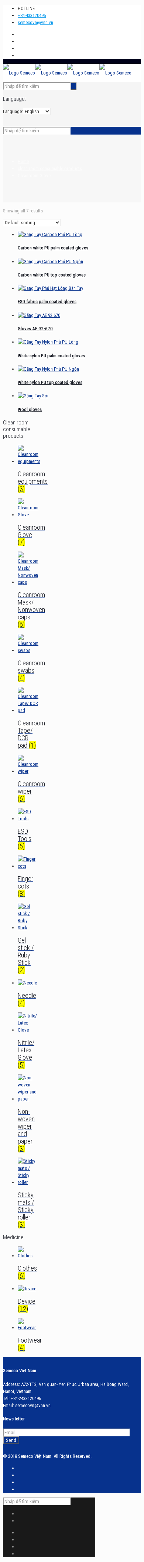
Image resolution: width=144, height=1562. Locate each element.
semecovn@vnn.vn (35, 22)
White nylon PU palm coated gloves (51, 355)
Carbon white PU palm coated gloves (53, 248)
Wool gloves (30, 409)
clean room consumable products (50, 168)
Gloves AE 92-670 (35, 328)
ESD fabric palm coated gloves (47, 301)
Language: (13, 111)
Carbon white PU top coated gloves (52, 275)
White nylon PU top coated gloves (50, 382)
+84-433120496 (32, 15)
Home (23, 161)
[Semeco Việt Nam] (67, 72)
